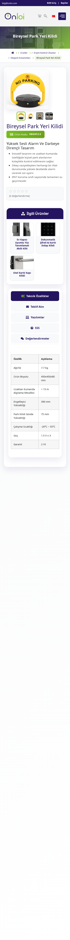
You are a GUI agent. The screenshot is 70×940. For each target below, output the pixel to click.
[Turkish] (53, 16)
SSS (37, 328)
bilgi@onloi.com (9, 3)
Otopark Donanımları (20, 57)
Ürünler (24, 52)
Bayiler (64, 3)
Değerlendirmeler (37, 338)
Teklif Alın (37, 307)
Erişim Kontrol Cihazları (45, 52)
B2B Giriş (51, 3)
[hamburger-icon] (62, 16)
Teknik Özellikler (37, 296)
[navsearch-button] (45, 16)
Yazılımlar (37, 317)
